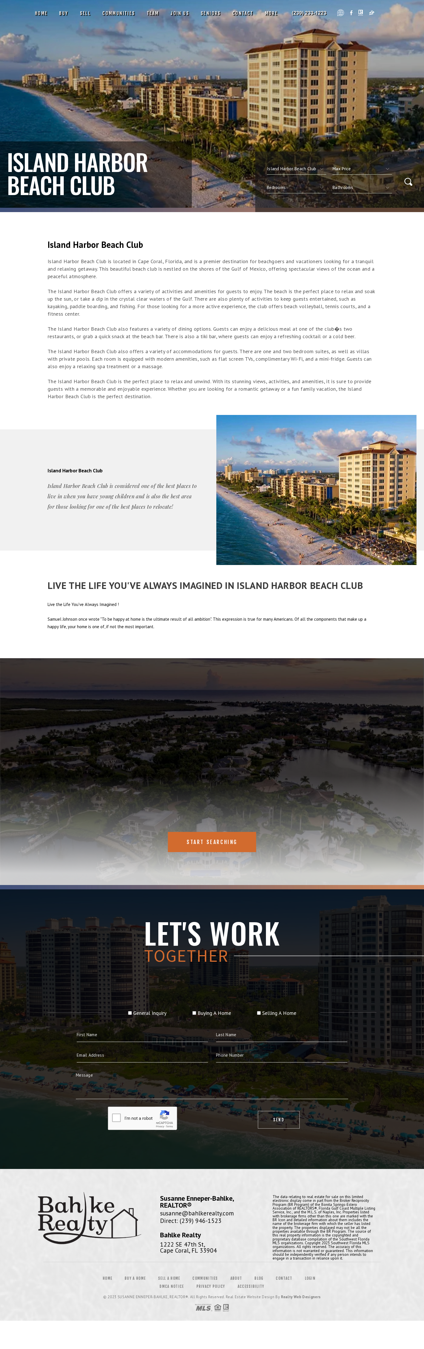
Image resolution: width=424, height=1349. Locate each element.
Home (41, 13)
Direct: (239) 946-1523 (191, 1221)
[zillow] (372, 13)
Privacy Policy (210, 1286)
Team (153, 13)
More (271, 13)
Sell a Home (169, 1278)
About (236, 1278)
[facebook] (351, 13)
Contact (243, 13)
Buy (63, 13)
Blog (258, 1278)
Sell (85, 13)
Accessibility (251, 1286)
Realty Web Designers (301, 1296)
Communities (118, 13)
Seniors (211, 13)
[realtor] (360, 13)
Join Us (179, 13)
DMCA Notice (172, 1286)
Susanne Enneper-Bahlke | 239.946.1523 (310, 13)
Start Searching (212, 842)
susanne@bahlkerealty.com (197, 1213)
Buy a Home (135, 1278)
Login (310, 1278)
